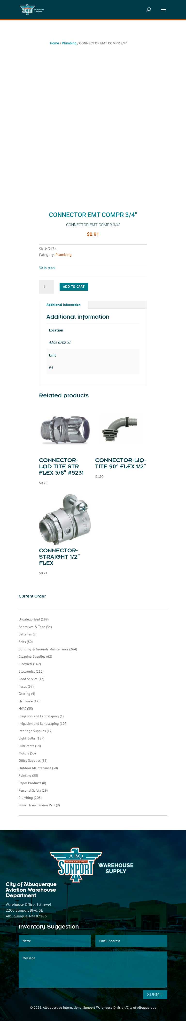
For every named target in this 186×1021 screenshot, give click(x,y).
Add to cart (74, 286)
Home (54, 43)
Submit (155, 994)
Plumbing (69, 43)
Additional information (63, 305)
